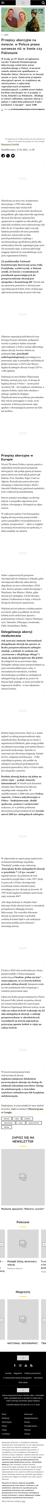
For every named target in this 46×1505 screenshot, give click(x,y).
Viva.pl (4, 1430)
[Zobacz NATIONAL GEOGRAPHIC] (23, 1319)
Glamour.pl (28, 1414)
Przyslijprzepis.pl (30, 1426)
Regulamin (18, 1373)
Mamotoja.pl (7, 1422)
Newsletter (38, 1378)
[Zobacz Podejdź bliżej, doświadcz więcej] (23, 1244)
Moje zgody (23, 1382)
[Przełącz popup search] (43, 3)
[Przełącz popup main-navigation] (2, 2)
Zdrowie (6, 1127)
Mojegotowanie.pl (31, 1418)
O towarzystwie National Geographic (17, 1378)
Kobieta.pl (5, 1418)
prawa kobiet (8, 1123)
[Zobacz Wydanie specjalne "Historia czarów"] (23, 1177)
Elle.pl (4, 1414)
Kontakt (8, 1373)
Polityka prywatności (33, 1373)
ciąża (17, 1119)
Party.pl (27, 1422)
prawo (21, 1123)
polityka (27, 1119)
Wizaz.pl (27, 1430)
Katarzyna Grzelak (10, 144)
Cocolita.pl (6, 1434)
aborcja (6, 1119)
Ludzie (6, 35)
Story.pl (27, 1434)
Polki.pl (4, 1426)
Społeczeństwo (34, 1123)
